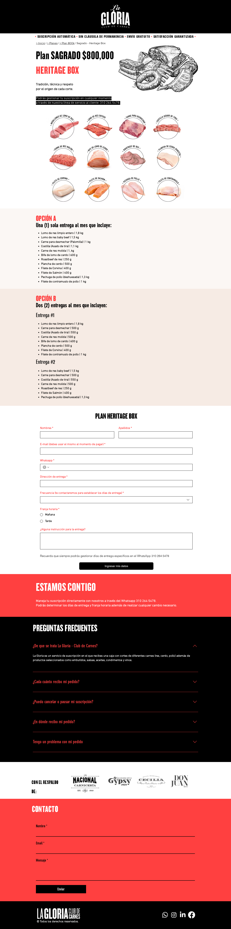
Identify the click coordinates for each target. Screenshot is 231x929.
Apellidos (125, 428)
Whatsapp (47, 460)
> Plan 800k (67, 43)
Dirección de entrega (53, 477)
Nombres (46, 428)
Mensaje (42, 860)
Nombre (41, 826)
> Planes (52, 43)
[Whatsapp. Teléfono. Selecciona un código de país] (46, 467)
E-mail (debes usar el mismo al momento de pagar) (72, 444)
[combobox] (116, 499)
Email (40, 843)
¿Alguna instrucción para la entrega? (62, 529)
